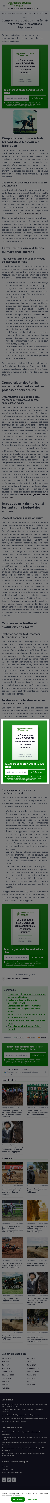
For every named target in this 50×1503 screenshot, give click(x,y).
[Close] (44, 723)
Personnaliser (33, 1499)
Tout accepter (18, 1499)
